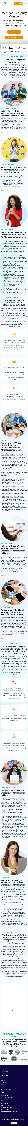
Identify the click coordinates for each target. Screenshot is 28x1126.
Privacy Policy (4, 1095)
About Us (3, 1080)
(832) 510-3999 (5, 1109)
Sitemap (3, 1100)
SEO (2, 1078)
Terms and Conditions (6, 1097)
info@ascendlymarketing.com (9, 1111)
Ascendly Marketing (11, 1119)
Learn (2, 1084)
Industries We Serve (6, 1089)
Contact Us (4, 1082)
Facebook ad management (9, 178)
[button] (26, 3)
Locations (3, 1087)
